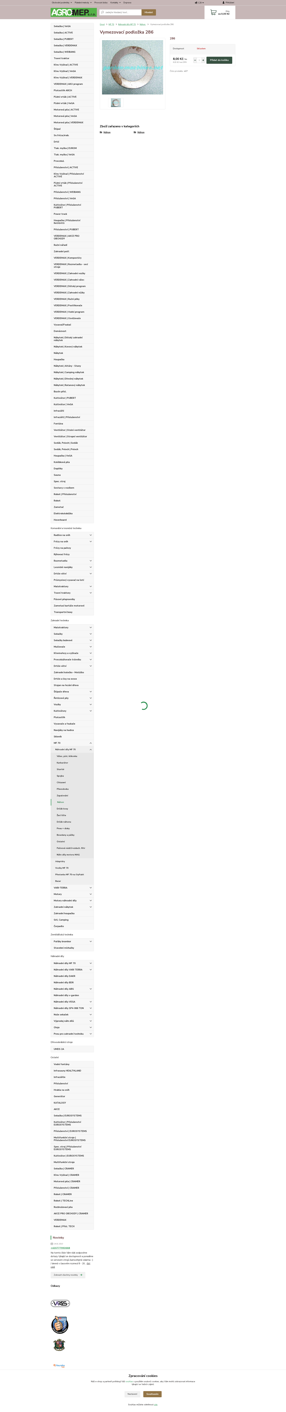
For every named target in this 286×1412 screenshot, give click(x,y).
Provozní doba (100, 2)
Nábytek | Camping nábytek (69, 372)
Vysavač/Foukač (62, 324)
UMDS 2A (59, 1049)
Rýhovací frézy (62, 554)
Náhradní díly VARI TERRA (68, 969)
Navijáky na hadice (64, 730)
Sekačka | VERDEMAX (65, 45)
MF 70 (57, 743)
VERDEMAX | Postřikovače (68, 305)
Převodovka (63, 789)
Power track (60, 214)
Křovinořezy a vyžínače (66, 653)
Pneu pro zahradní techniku (69, 1033)
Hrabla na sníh (61, 1089)
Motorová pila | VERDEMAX (68, 122)
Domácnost (60, 331)
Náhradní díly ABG (64, 988)
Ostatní (61, 841)
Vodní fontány (61, 1064)
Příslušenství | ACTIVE (66, 167)
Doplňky (58, 468)
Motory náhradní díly (65, 900)
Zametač (59, 507)
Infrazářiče (59, 1077)
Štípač (57, 128)
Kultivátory (60, 710)
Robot (57, 500)
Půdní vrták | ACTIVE (65, 96)
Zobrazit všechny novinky (66, 1275)
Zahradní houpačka (64, 913)
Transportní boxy (63, 612)
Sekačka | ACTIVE (63, 32)
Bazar (58, 881)
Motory (58, 894)
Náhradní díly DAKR (64, 976)
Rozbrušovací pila (63, 1207)
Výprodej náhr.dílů (64, 1021)
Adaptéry (60, 861)
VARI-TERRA (60, 887)
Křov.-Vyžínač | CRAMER (66, 1175)
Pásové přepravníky (64, 599)
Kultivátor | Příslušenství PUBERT (67, 206)
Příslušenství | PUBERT (66, 229)
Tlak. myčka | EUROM (65, 148)
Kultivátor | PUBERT (65, 398)
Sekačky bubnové (63, 640)
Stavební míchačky (64, 947)
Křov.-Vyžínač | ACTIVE (66, 64)
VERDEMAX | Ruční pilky (67, 299)
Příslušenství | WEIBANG (67, 192)
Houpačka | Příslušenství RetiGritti (67, 222)
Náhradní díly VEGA (64, 1001)
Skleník (58, 736)
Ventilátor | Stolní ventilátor (70, 430)
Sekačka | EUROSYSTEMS (68, 1115)
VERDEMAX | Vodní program (69, 311)
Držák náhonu (64, 821)
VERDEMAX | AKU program (68, 84)
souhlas (129, 1381)
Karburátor (62, 762)
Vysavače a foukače (64, 723)
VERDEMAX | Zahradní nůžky (69, 292)
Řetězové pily (61, 698)
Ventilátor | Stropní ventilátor (70, 436)
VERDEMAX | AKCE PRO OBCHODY (66, 237)
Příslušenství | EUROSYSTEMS (70, 1131)
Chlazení (61, 782)
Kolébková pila (62, 462)
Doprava (127, 2)
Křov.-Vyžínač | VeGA (65, 71)
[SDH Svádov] (59, 1344)
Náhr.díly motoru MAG (68, 854)
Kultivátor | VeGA (63, 404)
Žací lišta (61, 815)
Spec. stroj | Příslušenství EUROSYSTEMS (67, 1148)
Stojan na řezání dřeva (66, 685)
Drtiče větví (60, 573)
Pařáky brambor (62, 941)
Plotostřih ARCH (63, 90)
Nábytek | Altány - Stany (67, 365)
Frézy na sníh (61, 541)
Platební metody (82, 2)
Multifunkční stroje (64, 1162)
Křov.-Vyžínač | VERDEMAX (68, 77)
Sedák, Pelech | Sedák (66, 442)
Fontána (58, 423)
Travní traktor (61, 58)
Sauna (57, 475)
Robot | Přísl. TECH (64, 1226)
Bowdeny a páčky (65, 835)
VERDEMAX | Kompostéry (67, 257)
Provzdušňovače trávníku (67, 659)
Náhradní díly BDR (64, 982)
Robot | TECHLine (63, 1200)
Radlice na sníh (62, 535)
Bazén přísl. (60, 391)
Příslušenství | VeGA (65, 198)
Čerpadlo (59, 926)
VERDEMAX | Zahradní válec (69, 279)
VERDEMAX (60, 1219)
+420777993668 (60, 1248)
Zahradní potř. (62, 251)
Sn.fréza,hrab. (61, 135)
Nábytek (58, 353)
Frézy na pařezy (62, 547)
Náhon (60, 802)
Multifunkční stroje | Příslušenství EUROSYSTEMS (70, 1139)
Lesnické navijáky (63, 567)
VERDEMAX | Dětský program (70, 286)
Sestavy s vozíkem (64, 487)
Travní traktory (62, 592)
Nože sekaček (61, 1014)
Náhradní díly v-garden (66, 995)
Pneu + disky (63, 828)
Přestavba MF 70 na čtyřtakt (69, 874)
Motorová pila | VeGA (65, 116)
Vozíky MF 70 (61, 868)
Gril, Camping (61, 919)
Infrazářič (59, 410)
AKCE (57, 1109)
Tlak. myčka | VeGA (64, 154)
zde (155, 1404)
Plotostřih (59, 717)
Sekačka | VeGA (62, 26)
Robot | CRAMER (63, 1194)
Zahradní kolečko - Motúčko (69, 672)
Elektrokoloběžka (63, 513)
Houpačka (59, 359)
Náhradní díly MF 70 (65, 749)
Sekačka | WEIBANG (64, 51)
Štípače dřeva (61, 691)
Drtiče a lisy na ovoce (65, 678)
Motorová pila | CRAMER (67, 1181)
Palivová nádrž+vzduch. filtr (71, 848)
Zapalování (62, 795)
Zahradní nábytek (63, 907)
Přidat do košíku (219, 60)
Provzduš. (59, 161)
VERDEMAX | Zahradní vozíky (69, 273)
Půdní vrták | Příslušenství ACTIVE (68, 184)
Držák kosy (62, 808)
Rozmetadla (60, 560)
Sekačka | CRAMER (64, 1168)
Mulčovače (59, 646)
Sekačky (58, 633)
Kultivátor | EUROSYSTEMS (69, 1155)
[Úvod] (74, 12)
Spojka (60, 775)
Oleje (57, 1027)
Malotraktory (61, 586)
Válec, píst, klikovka (67, 756)
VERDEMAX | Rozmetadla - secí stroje (71, 265)
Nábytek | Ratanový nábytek (69, 385)
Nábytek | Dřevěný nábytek (68, 378)
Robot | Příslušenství (65, 494)
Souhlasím (152, 1394)
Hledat (149, 12)
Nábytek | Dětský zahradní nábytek (68, 339)
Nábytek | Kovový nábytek (68, 346)
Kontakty (114, 2)
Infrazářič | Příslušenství (67, 417)
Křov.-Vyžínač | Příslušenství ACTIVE (69, 175)
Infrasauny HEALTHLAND (67, 1070)
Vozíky (57, 704)
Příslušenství (61, 1083)
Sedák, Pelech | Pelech (66, 449)
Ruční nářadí (60, 245)
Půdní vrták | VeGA (64, 103)
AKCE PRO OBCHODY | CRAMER (71, 1213)
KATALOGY (60, 1102)
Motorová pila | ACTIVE (66, 109)
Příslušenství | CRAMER (66, 1187)
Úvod (102, 24)
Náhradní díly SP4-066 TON (69, 1008)
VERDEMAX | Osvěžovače (67, 318)
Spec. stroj (59, 481)
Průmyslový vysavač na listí (69, 580)
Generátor (59, 1096)
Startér (60, 769)
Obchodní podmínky (60, 2)
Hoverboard (60, 519)
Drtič (56, 141)
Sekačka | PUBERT (64, 39)
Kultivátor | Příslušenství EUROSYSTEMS (67, 1123)
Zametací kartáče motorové (69, 605)
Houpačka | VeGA (63, 455)
